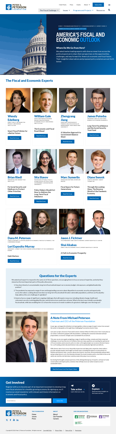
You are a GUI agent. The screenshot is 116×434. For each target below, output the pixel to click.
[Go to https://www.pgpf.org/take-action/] (79, 389)
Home (60, 26)
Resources (101, 10)
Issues (65, 10)
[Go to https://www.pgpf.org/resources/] (100, 389)
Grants (78, 5)
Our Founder (57, 417)
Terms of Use (68, 430)
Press (71, 5)
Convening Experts (88, 26)
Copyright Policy (47, 430)
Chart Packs (62, 5)
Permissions (78, 430)
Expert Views (101, 26)
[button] (98, 5)
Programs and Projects (82, 10)
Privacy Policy (58, 430)
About (86, 5)
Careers (56, 419)
